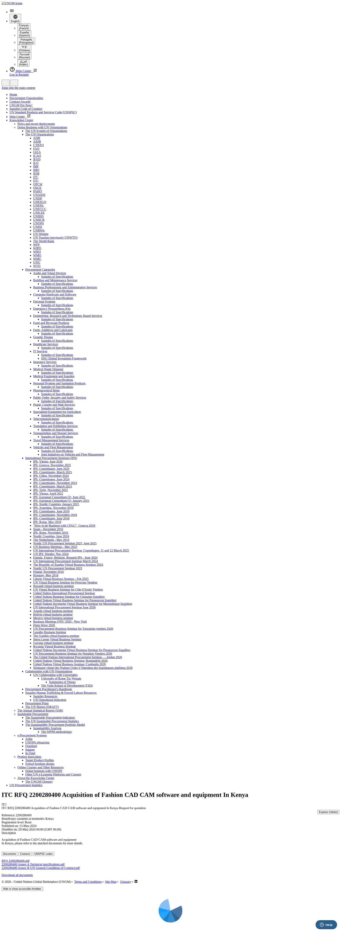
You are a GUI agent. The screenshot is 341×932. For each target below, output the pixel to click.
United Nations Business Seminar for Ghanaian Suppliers (69, 596)
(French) (24, 27)
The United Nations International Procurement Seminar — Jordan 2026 (77, 657)
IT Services (40, 351)
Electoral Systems (44, 301)
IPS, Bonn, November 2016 (50, 532)
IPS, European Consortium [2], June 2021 (59, 497)
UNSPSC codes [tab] (43, 853)
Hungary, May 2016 (45, 575)
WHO (37, 251)
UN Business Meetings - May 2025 (55, 547)
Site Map (110, 881)
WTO (36, 266)
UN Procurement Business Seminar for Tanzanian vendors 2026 (73, 628)
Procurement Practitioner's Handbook (48, 689)
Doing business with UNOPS (43, 771)
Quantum (31, 746)
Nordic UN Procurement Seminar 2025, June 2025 (64, 543)
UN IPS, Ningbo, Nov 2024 (50, 554)
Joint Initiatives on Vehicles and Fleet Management (72, 454)
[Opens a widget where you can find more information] (326, 925)
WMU (37, 259)
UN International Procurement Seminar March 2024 (65, 561)
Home (13, 94)
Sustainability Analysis (47, 728)
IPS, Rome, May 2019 (47, 522)
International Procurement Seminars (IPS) (51, 458)
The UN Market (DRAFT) (42, 707)
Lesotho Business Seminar (49, 632)
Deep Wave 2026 (44, 625)
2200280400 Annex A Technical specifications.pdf (33, 864)
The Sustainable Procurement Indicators (50, 717)
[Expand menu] (5, 83)
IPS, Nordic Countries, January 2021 (56, 504)
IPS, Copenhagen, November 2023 (55, 483)
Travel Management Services (51, 440)
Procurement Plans (37, 703)
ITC (35, 177)
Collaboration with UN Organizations (48, 671)
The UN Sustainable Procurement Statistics (52, 721)
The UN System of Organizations (46, 131)
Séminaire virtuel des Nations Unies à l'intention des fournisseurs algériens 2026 (83, 667)
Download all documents (17, 875)
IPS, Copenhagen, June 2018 (51, 518)
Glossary (125, 881)
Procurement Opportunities (26, 98)
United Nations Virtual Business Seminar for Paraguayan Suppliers (74, 600)
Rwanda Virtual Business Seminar (54, 646)
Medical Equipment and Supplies (53, 376)
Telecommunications (46, 419)
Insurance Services (44, 362)
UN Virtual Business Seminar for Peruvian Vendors (65, 582)
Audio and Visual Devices (49, 273)
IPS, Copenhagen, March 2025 (52, 472)
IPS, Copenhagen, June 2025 (51, 468)
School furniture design (39, 763)
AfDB (37, 141)
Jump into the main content (18, 87)
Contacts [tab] (25, 853)
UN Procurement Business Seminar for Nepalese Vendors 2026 (72, 653)
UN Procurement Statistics (25, 785)
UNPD (37, 227)
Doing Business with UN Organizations (42, 127)
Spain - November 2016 (48, 529)
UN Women (40, 234)
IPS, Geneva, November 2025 (52, 465)
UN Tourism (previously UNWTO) (55, 237)
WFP (36, 244)
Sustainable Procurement (32, 714)
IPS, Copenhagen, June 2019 (51, 511)
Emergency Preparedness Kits (51, 308)
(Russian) (24, 56)
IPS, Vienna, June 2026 (48, 461)
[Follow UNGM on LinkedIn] (136, 881)
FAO (36, 148)
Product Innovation (29, 756)
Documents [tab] (9, 853)
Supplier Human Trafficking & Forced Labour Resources (60, 692)
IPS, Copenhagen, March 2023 (52, 486)
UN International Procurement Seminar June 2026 (64, 607)
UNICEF (39, 212)
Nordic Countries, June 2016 (51, 536)
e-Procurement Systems (32, 735)
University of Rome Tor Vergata (61, 678)
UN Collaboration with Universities (55, 675)
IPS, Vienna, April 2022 (48, 493)
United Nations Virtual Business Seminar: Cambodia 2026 (69, 664)
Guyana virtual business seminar (53, 643)
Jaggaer (30, 749)
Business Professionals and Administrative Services (65, 287)
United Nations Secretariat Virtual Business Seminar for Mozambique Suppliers (82, 603)
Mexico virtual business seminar (53, 618)
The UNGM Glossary (39, 781)
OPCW (37, 184)
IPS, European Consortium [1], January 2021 (61, 500)
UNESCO (39, 202)
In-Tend (30, 753)
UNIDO (38, 216)
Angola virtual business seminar (53, 611)
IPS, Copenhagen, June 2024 (51, 479)
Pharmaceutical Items (46, 390)
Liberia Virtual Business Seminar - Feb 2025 (61, 579)
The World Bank (43, 241)
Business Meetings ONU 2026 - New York (60, 621)
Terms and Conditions (88, 881)
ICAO (37, 155)
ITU (35, 180)
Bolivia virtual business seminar (53, 614)
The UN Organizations (39, 134)
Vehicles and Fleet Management (53, 447)
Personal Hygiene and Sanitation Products (59, 383)
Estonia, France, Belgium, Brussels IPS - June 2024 (65, 557)
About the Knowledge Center (35, 778)
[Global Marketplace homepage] (12, 3)
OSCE (37, 187)
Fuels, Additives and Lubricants (53, 330)
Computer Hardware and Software (54, 294)
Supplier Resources (45, 696)
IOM (36, 173)
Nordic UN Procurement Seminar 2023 (57, 568)
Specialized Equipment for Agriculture (57, 411)
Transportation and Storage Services (55, 433)
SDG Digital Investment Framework (63, 358)
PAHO (37, 191)
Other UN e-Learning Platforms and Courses (53, 774)
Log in (14, 74)
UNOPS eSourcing (37, 742)
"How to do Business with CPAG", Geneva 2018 (64, 525)
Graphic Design (43, 337)
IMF (36, 166)
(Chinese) (24, 48)
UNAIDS (39, 195)
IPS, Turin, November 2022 (50, 490)
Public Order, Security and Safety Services (59, 397)
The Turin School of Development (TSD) (67, 685)
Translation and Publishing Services (55, 426)
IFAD (36, 159)
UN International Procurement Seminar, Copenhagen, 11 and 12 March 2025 (81, 550)
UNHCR (39, 219)
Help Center (18, 116)
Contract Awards (19, 101)
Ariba (28, 739)
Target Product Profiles (39, 760)
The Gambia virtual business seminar (56, 635)
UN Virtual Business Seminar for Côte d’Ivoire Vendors (68, 589)
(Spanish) (24, 34)
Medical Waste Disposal (48, 369)
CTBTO (38, 145)
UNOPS (38, 223)
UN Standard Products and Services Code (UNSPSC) (43, 112)
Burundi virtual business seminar (53, 586)
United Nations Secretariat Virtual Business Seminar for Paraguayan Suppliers (81, 650)
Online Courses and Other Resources (40, 767)
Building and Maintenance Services (55, 280)
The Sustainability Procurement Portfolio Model (55, 724)
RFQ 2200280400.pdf (15, 860)
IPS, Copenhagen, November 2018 (55, 515)
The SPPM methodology (56, 731)
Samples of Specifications (57, 276)
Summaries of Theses (62, 682)
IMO (36, 170)
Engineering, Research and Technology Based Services (67, 315)
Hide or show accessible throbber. (22, 888)
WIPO (37, 248)
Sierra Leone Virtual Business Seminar (57, 639)
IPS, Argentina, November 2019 (53, 507)
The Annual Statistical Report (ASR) (40, 710)
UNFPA (38, 205)
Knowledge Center (21, 120)
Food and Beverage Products (51, 323)
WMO (37, 255)
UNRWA (39, 230)
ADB (36, 138)
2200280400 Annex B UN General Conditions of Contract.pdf (41, 868)
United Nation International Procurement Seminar (64, 593)
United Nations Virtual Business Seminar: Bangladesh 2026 (70, 660)
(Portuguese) (26, 41)
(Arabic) (23, 63)
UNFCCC (39, 209)
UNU (36, 262)
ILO (35, 163)
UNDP (37, 198)
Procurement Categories (40, 269)
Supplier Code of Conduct (25, 108)
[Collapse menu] (14, 83)
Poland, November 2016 (48, 571)
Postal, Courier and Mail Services (54, 404)
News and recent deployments (36, 123)
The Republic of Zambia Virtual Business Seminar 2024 (68, 564)
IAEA (37, 152)
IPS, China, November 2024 (51, 475)
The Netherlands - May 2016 (51, 539)
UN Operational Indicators (49, 699)
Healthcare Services (45, 344)
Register (24, 74)
